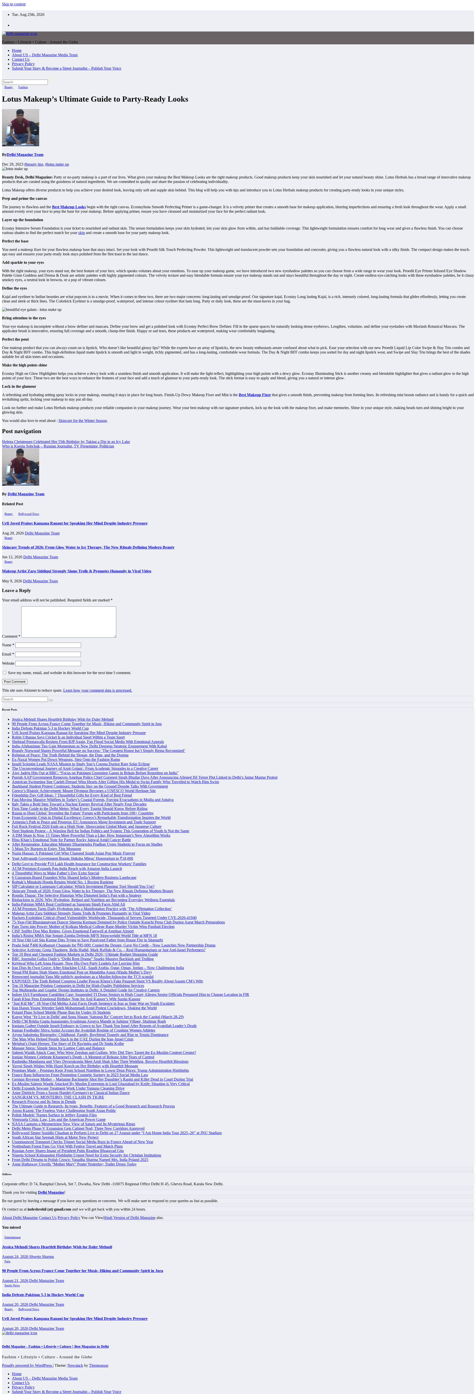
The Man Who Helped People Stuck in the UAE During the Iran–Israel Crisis (72, 1039)
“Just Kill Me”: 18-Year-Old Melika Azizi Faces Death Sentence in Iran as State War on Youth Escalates (93, 1003)
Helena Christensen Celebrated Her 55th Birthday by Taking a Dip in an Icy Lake (66, 442)
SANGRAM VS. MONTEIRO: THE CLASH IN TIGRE (58, 1097)
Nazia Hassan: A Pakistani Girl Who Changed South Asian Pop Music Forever (73, 853)
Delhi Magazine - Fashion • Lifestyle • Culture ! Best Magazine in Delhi (55, 1346)
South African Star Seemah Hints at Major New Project (55, 1137)
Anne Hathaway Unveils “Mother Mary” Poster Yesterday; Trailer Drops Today (74, 1164)
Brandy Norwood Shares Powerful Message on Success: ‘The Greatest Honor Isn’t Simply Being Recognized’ (98, 750)
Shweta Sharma (41, 1256)
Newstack (75, 1365)
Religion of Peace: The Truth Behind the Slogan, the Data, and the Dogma (70, 755)
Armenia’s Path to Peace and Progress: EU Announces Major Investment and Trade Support (84, 822)
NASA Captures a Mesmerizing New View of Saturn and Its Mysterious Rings (73, 1124)
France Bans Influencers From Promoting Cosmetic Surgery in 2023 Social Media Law (80, 1075)
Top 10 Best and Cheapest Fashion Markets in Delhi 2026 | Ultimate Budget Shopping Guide (85, 954)
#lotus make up (57, 164)
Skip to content (14, 4)
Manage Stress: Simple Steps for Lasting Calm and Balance (58, 1048)
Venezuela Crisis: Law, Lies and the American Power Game (59, 1119)
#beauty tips (33, 164)
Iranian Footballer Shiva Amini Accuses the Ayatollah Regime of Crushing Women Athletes (83, 1030)
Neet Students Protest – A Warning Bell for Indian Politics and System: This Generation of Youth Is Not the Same (100, 831)
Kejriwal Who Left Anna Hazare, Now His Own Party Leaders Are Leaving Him (76, 963)
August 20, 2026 (15, 1304)
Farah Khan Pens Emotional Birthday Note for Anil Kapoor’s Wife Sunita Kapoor (76, 999)
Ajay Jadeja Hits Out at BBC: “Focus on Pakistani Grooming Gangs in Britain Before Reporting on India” (95, 773)
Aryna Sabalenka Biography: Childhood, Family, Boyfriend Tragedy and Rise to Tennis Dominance (90, 1035)
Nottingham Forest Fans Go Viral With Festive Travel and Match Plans (67, 1146)
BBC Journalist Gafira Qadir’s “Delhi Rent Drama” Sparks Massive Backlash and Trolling (83, 959)
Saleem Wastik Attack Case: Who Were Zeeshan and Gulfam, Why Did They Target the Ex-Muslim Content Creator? (104, 1052)
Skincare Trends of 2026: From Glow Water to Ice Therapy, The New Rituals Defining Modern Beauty (88, 547)
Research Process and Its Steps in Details (44, 1102)
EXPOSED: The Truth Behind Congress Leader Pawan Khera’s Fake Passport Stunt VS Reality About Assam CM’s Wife (107, 981)
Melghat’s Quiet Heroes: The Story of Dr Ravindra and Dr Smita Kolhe (68, 1043)
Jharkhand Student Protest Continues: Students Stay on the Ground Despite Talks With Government (90, 786)
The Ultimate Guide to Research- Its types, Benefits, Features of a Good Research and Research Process (93, 1106)
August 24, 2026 (15, 1256)
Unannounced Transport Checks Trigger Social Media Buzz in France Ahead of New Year (82, 1142)
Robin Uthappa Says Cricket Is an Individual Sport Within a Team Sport (68, 737)
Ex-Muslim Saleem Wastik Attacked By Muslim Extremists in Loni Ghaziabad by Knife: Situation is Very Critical (101, 1084)
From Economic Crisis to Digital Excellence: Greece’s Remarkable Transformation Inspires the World (91, 817)
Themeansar (98, 1365)
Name (8, 645)
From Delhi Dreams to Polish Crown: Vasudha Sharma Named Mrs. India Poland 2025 (80, 1160)
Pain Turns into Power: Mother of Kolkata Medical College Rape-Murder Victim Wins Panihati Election (93, 926)
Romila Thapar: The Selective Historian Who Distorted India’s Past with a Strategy (77, 895)
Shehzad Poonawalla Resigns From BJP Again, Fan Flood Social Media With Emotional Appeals (88, 742)
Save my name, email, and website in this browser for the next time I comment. (69, 673)
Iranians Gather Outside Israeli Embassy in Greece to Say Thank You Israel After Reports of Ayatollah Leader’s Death (104, 1026)
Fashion (23, 87)
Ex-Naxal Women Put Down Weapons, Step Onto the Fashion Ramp (66, 759)
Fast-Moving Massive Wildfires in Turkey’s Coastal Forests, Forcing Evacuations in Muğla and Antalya (93, 800)
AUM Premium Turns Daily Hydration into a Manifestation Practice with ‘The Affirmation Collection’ (92, 909)
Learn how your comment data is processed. (97, 690)
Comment (11, 636)
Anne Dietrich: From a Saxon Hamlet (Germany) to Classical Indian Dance (71, 1093)
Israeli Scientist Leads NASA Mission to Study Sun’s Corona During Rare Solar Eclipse (81, 764)
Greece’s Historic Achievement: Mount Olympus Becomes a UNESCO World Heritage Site (84, 791)
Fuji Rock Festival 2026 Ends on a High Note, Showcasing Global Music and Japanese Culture (86, 826)
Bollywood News (28, 514)
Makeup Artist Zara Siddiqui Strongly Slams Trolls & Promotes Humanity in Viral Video (76, 571)
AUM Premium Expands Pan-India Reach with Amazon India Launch (67, 868)
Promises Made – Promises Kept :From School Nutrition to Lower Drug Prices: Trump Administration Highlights (100, 1070)
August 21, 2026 (15, 1281)
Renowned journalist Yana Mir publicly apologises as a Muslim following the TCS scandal (82, 977)
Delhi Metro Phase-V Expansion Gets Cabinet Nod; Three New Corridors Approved (78, 1128)
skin (81, 233)
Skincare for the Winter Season (83, 420)
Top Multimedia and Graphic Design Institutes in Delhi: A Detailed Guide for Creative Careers (86, 990)
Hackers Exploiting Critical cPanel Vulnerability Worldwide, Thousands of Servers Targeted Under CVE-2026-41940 (104, 918)
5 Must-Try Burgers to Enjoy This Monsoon (46, 849)
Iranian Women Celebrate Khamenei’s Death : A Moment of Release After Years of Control (83, 1057)
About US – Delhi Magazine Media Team (45, 55)
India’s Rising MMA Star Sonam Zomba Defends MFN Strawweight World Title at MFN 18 (84, 935)
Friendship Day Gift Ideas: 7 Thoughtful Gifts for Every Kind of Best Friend (72, 795)
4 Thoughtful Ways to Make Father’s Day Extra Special (55, 873)
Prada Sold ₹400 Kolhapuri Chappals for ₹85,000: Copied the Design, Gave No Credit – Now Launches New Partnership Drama (113, 945)
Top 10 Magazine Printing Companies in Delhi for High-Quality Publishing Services (78, 985)
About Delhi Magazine (20, 1218)
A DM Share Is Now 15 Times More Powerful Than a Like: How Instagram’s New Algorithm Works (91, 835)
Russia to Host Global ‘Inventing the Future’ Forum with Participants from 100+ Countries (82, 813)
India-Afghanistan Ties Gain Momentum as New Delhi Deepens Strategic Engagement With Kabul (89, 746)
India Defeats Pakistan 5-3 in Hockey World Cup (50, 728)
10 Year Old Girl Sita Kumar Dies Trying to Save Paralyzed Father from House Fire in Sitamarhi (87, 940)
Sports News (12, 1285)
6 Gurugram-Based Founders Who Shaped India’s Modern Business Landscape (74, 877)
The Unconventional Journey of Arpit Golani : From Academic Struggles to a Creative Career (85, 768)
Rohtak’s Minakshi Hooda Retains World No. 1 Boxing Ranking (62, 882)
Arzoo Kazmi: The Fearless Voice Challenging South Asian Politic (64, 1110)
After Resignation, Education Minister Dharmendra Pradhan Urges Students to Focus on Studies (87, 844)
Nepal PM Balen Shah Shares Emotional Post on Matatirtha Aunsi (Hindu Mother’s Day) (81, 972)
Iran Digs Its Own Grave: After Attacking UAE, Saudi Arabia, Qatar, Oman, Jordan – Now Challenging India (98, 968)
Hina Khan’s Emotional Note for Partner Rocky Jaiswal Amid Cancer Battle (71, 840)
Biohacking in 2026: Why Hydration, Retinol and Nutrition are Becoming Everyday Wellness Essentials (93, 900)
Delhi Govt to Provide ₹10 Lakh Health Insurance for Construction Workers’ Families (79, 864)
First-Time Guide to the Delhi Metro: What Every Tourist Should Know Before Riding (80, 808)
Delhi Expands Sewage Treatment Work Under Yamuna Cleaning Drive (68, 1088)
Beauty (8, 87)
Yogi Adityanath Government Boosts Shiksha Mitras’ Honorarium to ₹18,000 (72, 858)
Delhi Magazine (51, 1192)
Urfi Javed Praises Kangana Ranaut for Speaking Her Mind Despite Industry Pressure (75, 523)
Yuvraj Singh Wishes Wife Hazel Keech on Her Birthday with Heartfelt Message (75, 1066)
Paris (7, 1261)
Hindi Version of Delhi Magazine (129, 1218)
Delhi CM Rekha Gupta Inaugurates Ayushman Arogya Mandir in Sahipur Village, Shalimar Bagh (89, 1021)
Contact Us (21, 59)
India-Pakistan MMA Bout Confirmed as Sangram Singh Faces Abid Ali (68, 904)
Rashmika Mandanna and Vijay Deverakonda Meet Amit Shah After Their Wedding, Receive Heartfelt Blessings (100, 1061)
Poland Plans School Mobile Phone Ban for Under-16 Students (61, 1012)
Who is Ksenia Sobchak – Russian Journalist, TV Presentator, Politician (58, 446)
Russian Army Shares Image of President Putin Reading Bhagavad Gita (68, 1151)
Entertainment (12, 1237)
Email (8, 654)
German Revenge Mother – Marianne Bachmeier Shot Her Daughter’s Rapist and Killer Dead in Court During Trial (102, 1079)
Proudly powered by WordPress (27, 1365)
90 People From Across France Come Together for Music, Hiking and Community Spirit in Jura (87, 724)
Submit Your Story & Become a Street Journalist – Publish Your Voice (66, 68)
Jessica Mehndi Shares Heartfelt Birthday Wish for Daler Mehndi (63, 719)
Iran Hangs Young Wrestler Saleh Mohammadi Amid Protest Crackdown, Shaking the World (84, 1008)
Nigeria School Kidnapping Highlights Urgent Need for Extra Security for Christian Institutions (86, 1155)
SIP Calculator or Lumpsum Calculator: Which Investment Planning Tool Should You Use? (83, 886)
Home (17, 50)
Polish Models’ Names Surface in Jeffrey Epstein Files (54, 1115)
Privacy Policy (23, 64)
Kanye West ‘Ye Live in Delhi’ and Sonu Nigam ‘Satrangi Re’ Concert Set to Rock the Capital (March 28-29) (98, 1017)
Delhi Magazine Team (25, 154)
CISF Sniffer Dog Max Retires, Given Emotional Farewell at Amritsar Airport (73, 931)
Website (8, 663)
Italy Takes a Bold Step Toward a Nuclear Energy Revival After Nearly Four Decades (79, 804)
